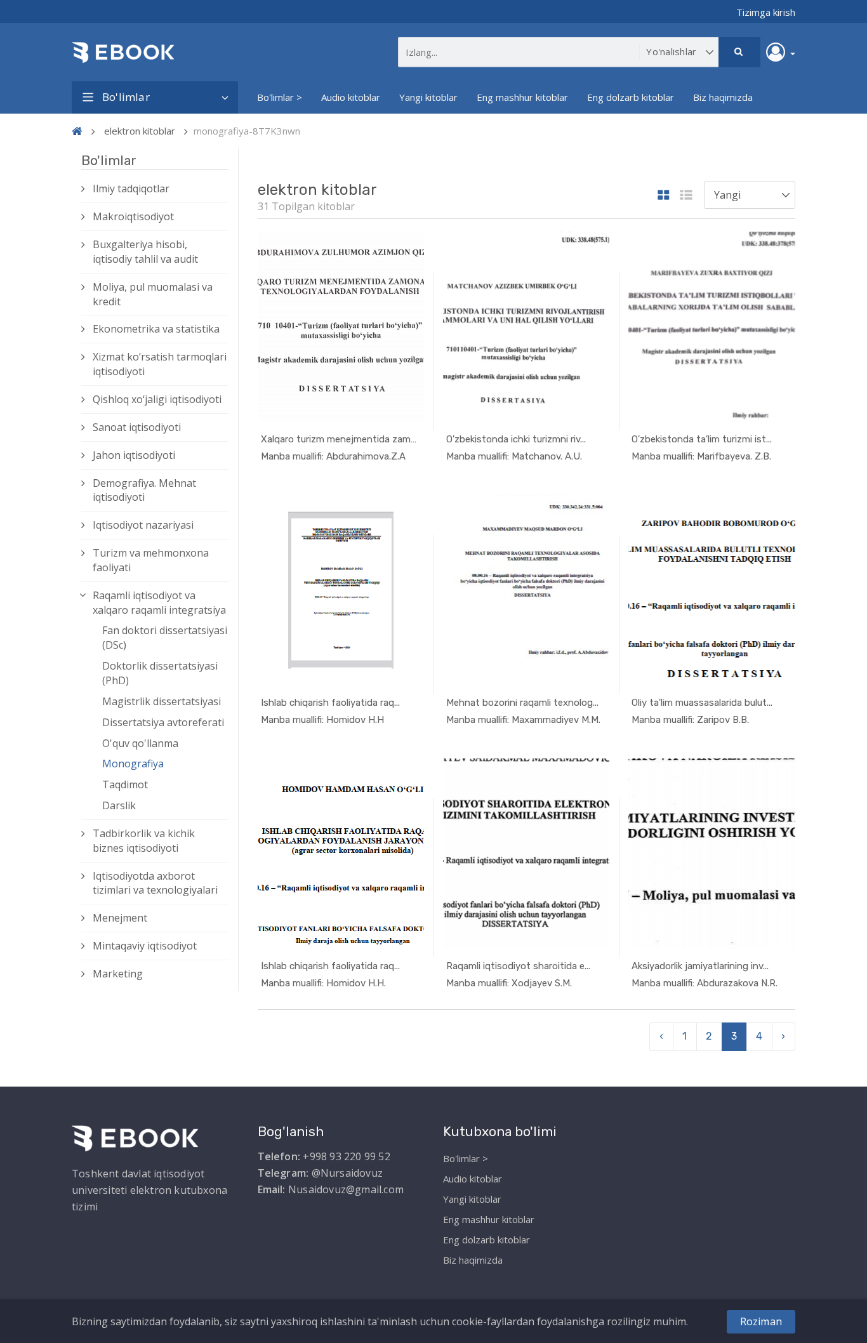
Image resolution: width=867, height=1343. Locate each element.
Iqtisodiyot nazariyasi (143, 525)
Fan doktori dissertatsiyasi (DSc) (164, 637)
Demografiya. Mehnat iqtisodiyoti (144, 490)
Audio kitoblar (350, 97)
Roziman (761, 1321)
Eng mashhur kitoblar (522, 97)
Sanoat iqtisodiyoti (137, 427)
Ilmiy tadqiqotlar (131, 188)
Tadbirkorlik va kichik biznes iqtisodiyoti (144, 840)
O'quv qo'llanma (140, 743)
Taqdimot (125, 784)
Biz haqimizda (723, 97)
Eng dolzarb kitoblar (630, 97)
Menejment (120, 918)
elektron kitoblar (139, 130)
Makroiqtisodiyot (133, 216)
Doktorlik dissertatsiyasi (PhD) (160, 673)
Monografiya (133, 764)
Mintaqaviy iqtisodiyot (145, 946)
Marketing (118, 974)
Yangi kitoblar (428, 97)
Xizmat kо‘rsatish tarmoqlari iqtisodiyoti (160, 364)
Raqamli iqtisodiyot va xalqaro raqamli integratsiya (159, 602)
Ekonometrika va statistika (156, 329)
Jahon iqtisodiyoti (134, 455)
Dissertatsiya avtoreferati (163, 722)
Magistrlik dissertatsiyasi (161, 701)
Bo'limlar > (279, 97)
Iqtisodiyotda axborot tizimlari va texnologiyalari (155, 883)
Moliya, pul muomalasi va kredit (153, 294)
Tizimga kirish (765, 12)
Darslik (119, 805)
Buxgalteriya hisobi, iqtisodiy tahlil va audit (145, 251)
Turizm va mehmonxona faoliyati (151, 560)
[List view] (686, 196)
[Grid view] (663, 196)
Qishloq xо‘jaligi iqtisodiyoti (157, 399)
